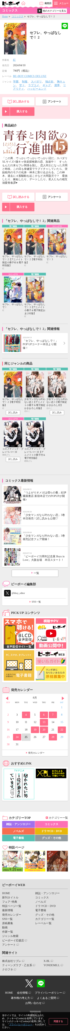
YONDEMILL (52, 965)
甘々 (22, 85)
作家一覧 (7, 931)
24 (17, 737)
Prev (7, 698)
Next (63, 698)
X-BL (47, 961)
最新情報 (7, 910)
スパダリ (36, 81)
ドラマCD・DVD (51, 831)
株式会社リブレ (11, 961)
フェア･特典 (9, 901)
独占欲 (49, 81)
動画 (5, 927)
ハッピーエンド (36, 88)
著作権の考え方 (20, 998)
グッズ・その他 (51, 837)
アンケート (54, 101)
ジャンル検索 (10, 936)
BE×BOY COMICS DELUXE (29, 76)
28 (53, 737)
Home (5, 16)
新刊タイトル (10, 897)
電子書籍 (18, 837)
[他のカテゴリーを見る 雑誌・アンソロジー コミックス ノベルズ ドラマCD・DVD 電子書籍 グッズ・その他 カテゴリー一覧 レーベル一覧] (52, 11)
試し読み (13, 412)
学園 (15, 81)
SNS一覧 (36, 601)
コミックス (17, 16)
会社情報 (22, 992)
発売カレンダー (36, 752)
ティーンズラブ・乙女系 (17, 965)
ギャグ (47, 85)
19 (35, 729)
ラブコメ (33, 85)
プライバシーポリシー (20, 1024)
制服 (24, 81)
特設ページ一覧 (11, 906)
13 (44, 722)
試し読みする (21, 101)
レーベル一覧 (43, 923)
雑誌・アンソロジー (18, 824)
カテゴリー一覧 (58, 817)
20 (44, 729)
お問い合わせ (33, 1003)
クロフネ (7, 969)
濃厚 (57, 85)
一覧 (36, 573)
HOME (6, 893)
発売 (48, 3)
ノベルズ (18, 831)
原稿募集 (7, 923)
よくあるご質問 (46, 998)
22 (61, 729)
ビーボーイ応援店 (13, 940)
